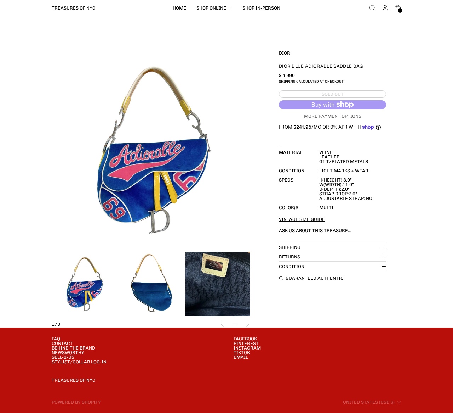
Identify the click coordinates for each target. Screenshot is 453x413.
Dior (284, 53)
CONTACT (62, 343)
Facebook (245, 338)
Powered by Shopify (76, 402)
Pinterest (246, 343)
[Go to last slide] (227, 324)
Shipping (287, 81)
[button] (372, 8)
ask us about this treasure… (315, 230)
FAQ (56, 338)
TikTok (242, 352)
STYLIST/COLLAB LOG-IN (79, 361)
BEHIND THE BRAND (73, 348)
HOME (179, 8)
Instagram (247, 348)
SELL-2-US (63, 357)
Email (241, 357)
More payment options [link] (332, 115)
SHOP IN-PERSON (261, 8)
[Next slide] (243, 324)
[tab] (84, 284)
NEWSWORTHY (68, 352)
